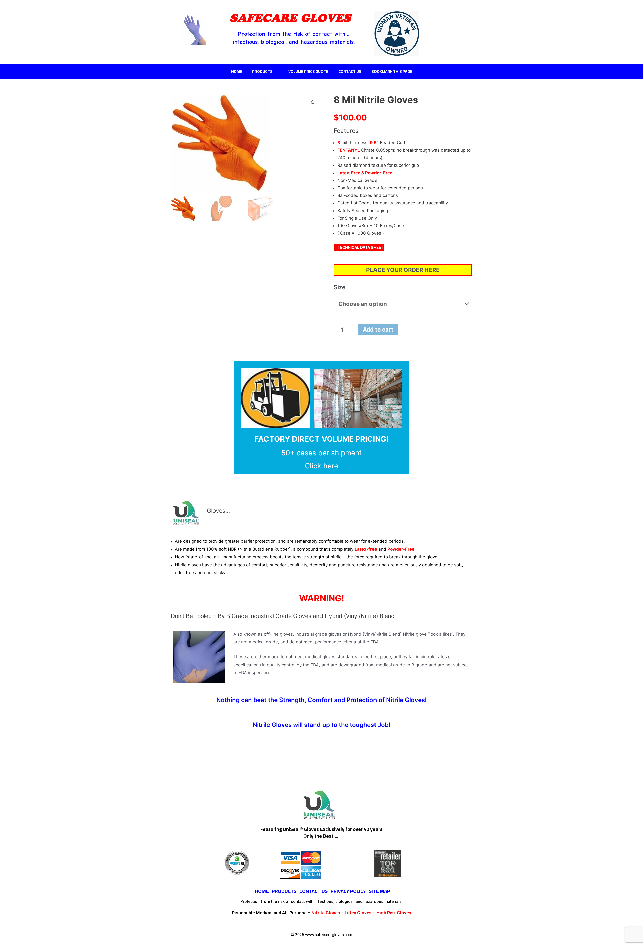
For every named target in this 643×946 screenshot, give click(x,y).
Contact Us (349, 71)
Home (236, 71)
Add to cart (378, 329)
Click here (321, 466)
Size (339, 287)
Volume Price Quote (308, 71)
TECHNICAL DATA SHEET (360, 247)
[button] (313, 102)
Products (262, 71)
